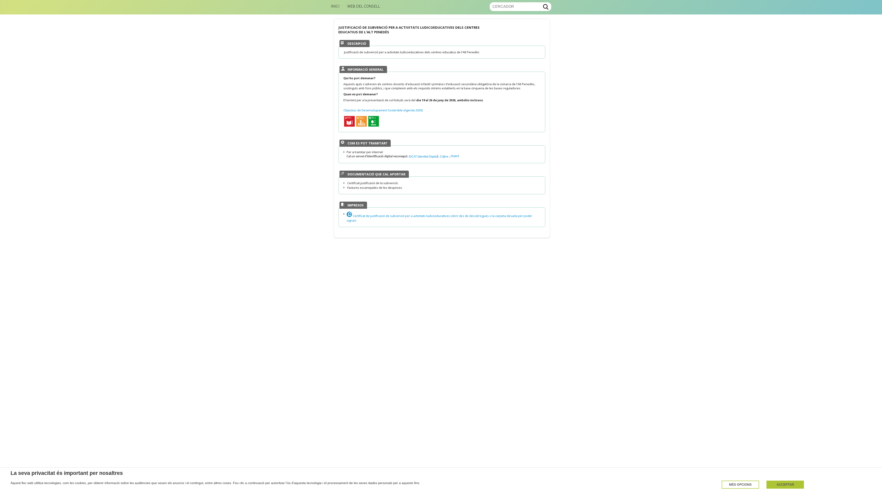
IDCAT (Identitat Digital (423, 156)
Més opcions (740, 484)
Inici (335, 6)
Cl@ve (444, 156)
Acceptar (785, 484)
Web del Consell (363, 6)
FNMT (455, 156)
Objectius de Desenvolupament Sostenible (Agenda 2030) (383, 110)
